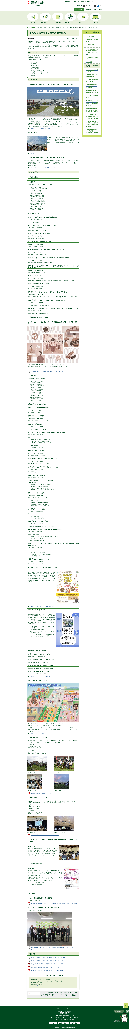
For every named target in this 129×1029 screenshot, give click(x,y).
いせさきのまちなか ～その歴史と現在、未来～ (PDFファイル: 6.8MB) (47, 371)
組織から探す (89, 9)
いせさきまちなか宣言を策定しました (39, 733)
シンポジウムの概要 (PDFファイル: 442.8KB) (41, 793)
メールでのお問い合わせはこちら (39, 985)
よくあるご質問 (98, 9)
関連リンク (70, 1008)
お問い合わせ (75, 1023)
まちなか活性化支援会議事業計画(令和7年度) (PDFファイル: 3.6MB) (47, 967)
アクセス (53, 1023)
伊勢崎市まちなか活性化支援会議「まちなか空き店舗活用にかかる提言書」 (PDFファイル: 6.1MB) (54, 903)
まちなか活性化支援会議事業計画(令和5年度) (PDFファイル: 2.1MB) (47, 960)
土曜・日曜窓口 (63, 1023)
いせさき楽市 (33, 153)
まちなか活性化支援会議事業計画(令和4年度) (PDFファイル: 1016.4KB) (48, 957)
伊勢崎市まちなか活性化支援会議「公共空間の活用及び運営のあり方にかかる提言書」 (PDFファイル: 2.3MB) (54, 948)
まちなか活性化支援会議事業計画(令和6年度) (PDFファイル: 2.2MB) (47, 964)
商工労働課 (65, 27)
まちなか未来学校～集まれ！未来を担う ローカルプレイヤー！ (45, 167)
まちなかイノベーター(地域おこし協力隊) (40, 128)
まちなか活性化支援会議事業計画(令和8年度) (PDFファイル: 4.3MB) (47, 970)
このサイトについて (61, 1008)
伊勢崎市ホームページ (41, 27)
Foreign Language (97, 1)
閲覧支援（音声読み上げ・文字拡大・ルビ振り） (78, 1)
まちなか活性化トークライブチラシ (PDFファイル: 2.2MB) (45, 835)
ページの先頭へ (125, 1005)
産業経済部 (58, 27)
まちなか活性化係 (74, 27)
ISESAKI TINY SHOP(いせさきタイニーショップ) (42, 606)
